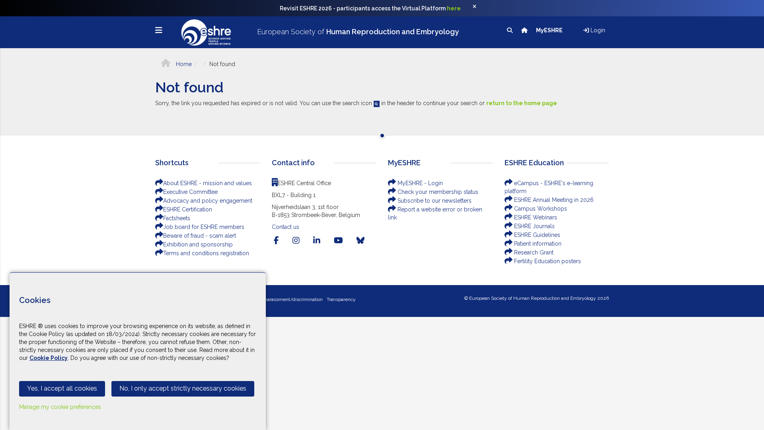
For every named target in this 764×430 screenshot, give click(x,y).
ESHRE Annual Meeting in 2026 (553, 200)
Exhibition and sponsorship (198, 244)
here (454, 8)
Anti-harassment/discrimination (288, 299)
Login (597, 30)
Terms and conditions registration (206, 253)
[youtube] (338, 240)
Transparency (341, 299)
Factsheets (176, 218)
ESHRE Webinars (535, 217)
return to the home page (521, 103)
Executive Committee (190, 192)
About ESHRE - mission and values (207, 183)
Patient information (537, 243)
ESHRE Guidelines (536, 235)
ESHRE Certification (187, 209)
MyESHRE (550, 30)
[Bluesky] (360, 240)
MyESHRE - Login (419, 183)
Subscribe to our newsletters (434, 200)
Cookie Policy (48, 358)
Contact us (285, 227)
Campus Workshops (540, 208)
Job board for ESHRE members (203, 227)
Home (183, 64)
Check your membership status (437, 192)
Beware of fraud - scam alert (199, 236)
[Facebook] (276, 240)
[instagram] (296, 240)
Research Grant (533, 252)
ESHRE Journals (534, 226)
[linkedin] (316, 240)
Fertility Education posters (547, 261)
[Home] (525, 30)
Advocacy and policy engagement (207, 200)
